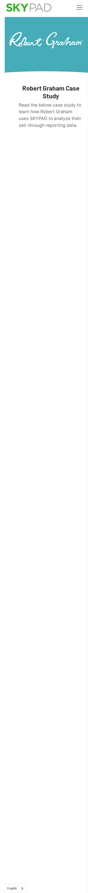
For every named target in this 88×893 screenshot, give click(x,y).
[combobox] (16, 888)
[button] (78, 7)
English (12, 888)
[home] (29, 7)
